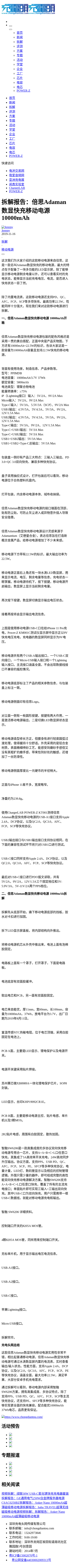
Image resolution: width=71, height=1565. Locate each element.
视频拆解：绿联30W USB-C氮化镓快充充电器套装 (35, 1493)
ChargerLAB (17, 187)
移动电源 (8, 249)
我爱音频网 (16, 175)
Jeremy (6, 230)
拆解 (5, 241)
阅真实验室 (16, 184)
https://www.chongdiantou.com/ (24, 1416)
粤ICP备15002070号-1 (23, 1555)
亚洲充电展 (16, 179)
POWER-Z (16, 191)
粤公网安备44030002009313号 (31, 1560)
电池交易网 (16, 170)
